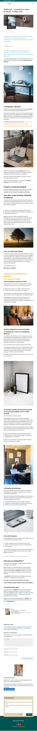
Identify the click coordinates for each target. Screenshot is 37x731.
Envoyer (29, 714)
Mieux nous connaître (9, 689)
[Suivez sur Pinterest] (20, 724)
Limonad (20, 419)
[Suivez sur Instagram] (18, 724)
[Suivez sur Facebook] (16, 724)
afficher (11, 46)
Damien (6, 13)
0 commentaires (10, 13)
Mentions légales (22, 726)
